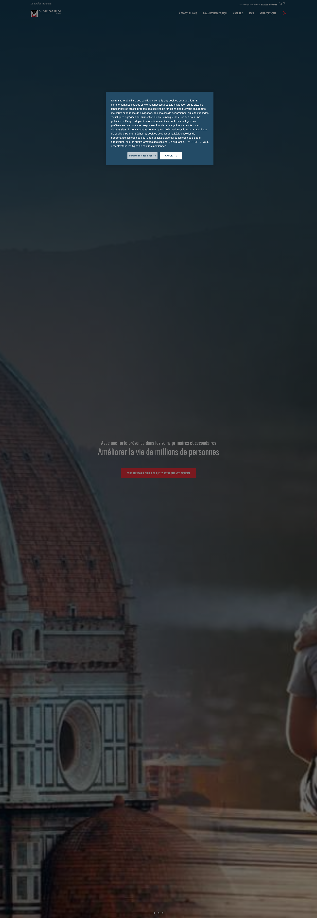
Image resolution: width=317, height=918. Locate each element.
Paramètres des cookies (142, 155)
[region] (159, 128)
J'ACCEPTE (171, 155)
